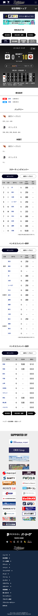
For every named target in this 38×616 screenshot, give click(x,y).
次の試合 (30, 35)
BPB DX (5, 605)
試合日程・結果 (19, 35)
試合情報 (10, 421)
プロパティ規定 (7, 599)
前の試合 (7, 35)
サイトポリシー (7, 596)
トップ (4, 421)
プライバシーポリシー (9, 602)
